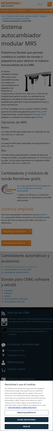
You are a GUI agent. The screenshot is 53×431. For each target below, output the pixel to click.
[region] (26, 406)
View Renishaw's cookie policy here (22, 408)
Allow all (26, 426)
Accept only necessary (27, 419)
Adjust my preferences (26, 412)
